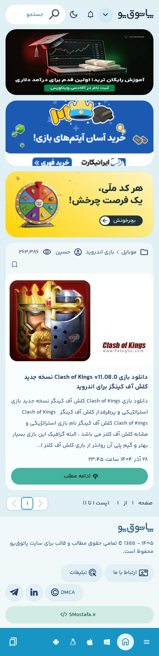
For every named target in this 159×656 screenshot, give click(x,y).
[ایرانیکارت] (79, 133)
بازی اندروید (100, 252)
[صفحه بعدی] (14, 503)
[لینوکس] (73, 642)
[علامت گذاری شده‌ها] (13, 642)
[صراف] (79, 204)
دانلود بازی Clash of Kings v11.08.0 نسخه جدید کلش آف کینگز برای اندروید (86, 382)
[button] (27, 503)
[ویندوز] (107, 642)
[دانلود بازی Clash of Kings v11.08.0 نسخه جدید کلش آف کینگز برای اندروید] (79, 320)
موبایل (128, 252)
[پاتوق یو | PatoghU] (135, 14)
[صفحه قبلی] (40, 503)
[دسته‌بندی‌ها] (106, 15)
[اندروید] (56, 642)
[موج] (79, 62)
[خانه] (125, 642)
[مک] (90, 642)
